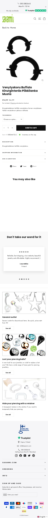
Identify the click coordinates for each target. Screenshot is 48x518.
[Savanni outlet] (24, 303)
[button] (42, 517)
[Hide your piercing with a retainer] (24, 389)
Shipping (13, 103)
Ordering (7, 469)
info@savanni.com (25, 446)
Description (7, 142)
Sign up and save (11, 483)
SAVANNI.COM (9, 463)
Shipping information (12, 152)
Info (4, 476)
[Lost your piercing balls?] (24, 345)
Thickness (7, 115)
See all (8, 328)
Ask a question (9, 159)
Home (13, 27)
